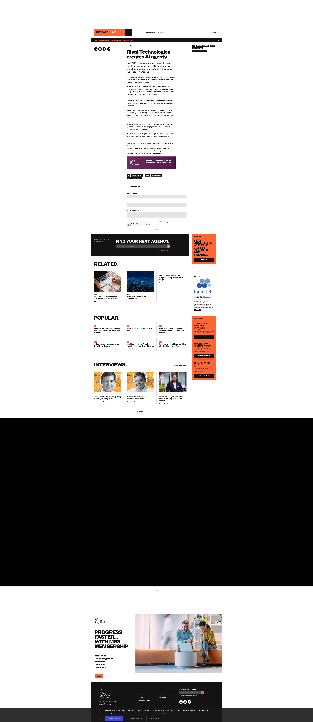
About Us (142, 695)
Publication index (144, 700)
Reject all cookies (134, 718)
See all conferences (204, 355)
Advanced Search (165, 250)
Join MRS (98, 676)
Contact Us (142, 689)
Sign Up (204, 260)
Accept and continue (114, 718)
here (164, 713)
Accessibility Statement (166, 692)
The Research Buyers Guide (101, 240)
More (180, 365)
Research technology (134, 178)
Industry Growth (137, 175)
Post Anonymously (166, 222)
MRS (153, 32)
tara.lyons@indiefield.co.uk (204, 297)
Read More (169, 166)
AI (128, 175)
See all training (204, 337)
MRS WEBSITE (162, 698)
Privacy (161, 689)
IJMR (160, 695)
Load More (140, 411)
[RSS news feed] (104, 50)
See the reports (204, 375)
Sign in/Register (160, 32)
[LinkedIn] (96, 50)
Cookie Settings (155, 718)
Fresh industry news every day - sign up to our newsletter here (113, 40)
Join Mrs (141, 698)
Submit (156, 229)
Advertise (142, 692)
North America (156, 175)
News (147, 175)
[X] (100, 50)
